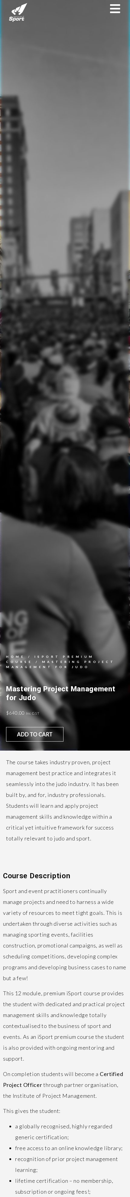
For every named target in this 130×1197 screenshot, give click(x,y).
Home (15, 656)
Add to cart (35, 734)
